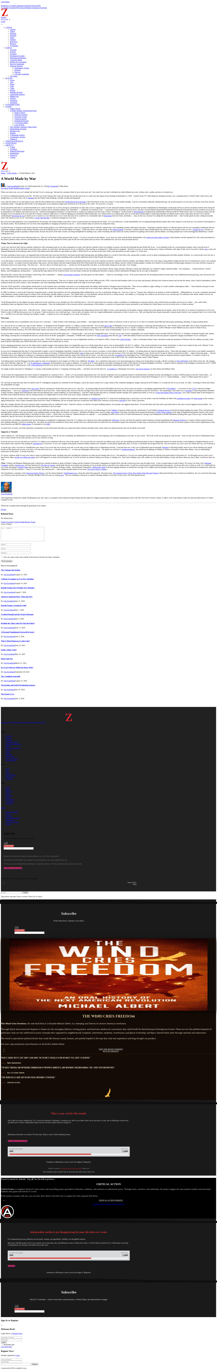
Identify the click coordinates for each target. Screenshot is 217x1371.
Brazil (12, 84)
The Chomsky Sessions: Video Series (23, 127)
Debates (13, 40)
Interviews (13, 42)
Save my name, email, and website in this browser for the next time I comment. (32, 557)
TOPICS (8, 48)
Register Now (17, 1333)
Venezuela (13, 100)
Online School (15, 109)
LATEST (8, 27)
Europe (12, 90)
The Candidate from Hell (10, 676)
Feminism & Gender (17, 56)
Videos (12, 31)
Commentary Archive (17, 137)
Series (12, 38)
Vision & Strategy (16, 66)
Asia (11, 82)
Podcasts (13, 34)
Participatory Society (21, 68)
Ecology (13, 52)
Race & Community (17, 64)
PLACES (8, 78)
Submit (25, 892)
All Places (13, 103)
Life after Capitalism (21, 74)
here (62, 475)
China (12, 88)
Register (35, 1364)
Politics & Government (18, 62)
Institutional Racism (21, 121)
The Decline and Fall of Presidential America (18, 685)
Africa (12, 80)
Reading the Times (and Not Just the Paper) (18, 623)
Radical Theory (20, 113)
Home (3, 173)
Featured (13, 36)
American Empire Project (35, 473)
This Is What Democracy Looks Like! (15, 641)
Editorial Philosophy (17, 151)
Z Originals (14, 46)
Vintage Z (13, 139)
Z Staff (12, 147)
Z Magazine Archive (17, 135)
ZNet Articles (12, 173)
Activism (13, 50)
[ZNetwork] (4, 15)
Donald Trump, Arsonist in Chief (13, 605)
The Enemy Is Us (7, 694)
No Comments (52, 186)
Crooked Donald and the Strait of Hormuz (17, 614)
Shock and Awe (7, 659)
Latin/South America (17, 94)
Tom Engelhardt (13, 186)
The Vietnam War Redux (10, 570)
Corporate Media (16, 60)
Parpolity (17, 70)
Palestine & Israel (16, 92)
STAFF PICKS (11, 143)
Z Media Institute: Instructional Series (23, 111)
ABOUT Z (9, 145)
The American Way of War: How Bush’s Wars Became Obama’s (136, 473)
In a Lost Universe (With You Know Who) (17, 667)
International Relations (18, 58)
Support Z (13, 155)
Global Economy (20, 119)
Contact (12, 157)
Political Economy (21, 115)
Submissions (14, 153)
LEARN (8, 107)
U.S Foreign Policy (21, 123)
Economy (13, 54)
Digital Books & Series (18, 129)
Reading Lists (15, 131)
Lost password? (6, 1347)
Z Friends (13, 149)
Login (17, 1355)
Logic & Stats (19, 125)
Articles (12, 29)
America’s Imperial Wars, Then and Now (17, 597)
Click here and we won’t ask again (71, 1168)
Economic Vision (20, 117)
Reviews (13, 44)
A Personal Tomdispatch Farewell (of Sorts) (17, 632)
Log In (4, 1342)
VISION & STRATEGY (14, 141)
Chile (12, 86)
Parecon (17, 72)
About (3, 808)
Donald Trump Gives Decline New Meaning (17, 588)
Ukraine (13, 98)
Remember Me (9, 1345)
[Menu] (2, 24)
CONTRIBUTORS (12, 105)
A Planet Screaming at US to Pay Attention (17, 579)
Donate (3, 17)
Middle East (14, 96)
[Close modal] (2, 1325)
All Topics (13, 76)
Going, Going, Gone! (9, 650)
